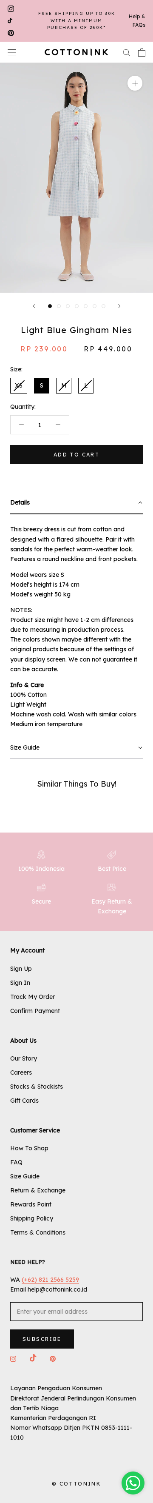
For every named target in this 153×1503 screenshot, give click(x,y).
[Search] (126, 52)
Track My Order (32, 997)
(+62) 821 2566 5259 (50, 1279)
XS (19, 385)
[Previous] (34, 306)
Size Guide (25, 1176)
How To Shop (29, 1148)
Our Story (23, 1058)
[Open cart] (141, 52)
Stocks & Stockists (36, 1086)
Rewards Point (30, 1204)
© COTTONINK (76, 1483)
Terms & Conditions (37, 1232)
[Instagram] (11, 8)
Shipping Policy (31, 1218)
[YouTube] (10, 21)
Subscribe (42, 1339)
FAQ (16, 1162)
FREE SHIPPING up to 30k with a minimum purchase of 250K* (76, 20)
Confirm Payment (35, 1011)
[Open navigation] (12, 52)
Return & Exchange (37, 1190)
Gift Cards (24, 1100)
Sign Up (21, 969)
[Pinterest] (11, 33)
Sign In (20, 983)
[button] (76, 503)
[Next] (119, 306)
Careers (21, 1072)
